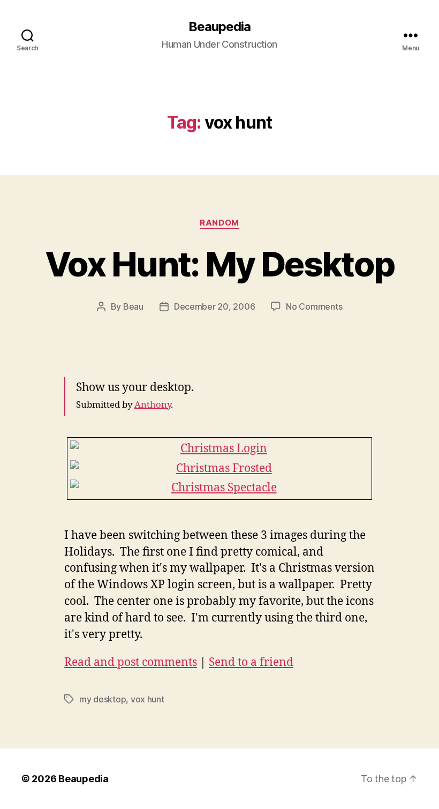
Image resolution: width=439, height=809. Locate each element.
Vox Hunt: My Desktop (220, 263)
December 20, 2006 (214, 306)
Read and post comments (130, 662)
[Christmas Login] (219, 449)
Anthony (152, 404)
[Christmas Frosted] (219, 468)
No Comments (314, 306)
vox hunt (147, 699)
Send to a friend (251, 662)
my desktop (102, 699)
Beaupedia (219, 26)
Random (219, 223)
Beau (133, 306)
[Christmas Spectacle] (219, 488)
